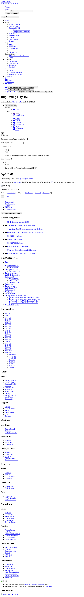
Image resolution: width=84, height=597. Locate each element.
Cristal (11, 58)
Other (10, 284)
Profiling (8, 556)
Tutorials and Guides (11, 460)
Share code (8, 577)
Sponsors (8, 416)
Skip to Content (6, 2)
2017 (8, 336)
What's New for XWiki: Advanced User (25, 299)
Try (6, 78)
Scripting (8, 456)
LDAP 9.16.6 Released (14, 239)
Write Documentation (12, 572)
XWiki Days (29, 193)
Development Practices (12, 534)
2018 (8, 337)
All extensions (9, 486)
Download (8, 76)
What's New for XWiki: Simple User (24, 303)
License (11, 41)
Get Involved (13, 61)
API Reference (10, 458)
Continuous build (10, 551)
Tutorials (11, 293)
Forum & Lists (9, 412)
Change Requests (10, 209)
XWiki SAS (48, 586)
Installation (8, 442)
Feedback (12, 67)
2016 (8, 334)
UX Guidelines (10, 537)
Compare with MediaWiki (21, 32)
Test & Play (8, 566)
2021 (8, 343)
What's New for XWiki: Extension (24, 301)
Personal (11, 286)
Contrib (15, 271)
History (17, 126)
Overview (8, 473)
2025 (8, 350)
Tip (9, 292)
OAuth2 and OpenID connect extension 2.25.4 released (25, 229)
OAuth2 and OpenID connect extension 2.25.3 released (25, 232)
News (10, 277)
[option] (44, 152)
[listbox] (42, 157)
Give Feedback (10, 568)
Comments (19, 122)
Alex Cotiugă (16, 102)
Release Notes (9, 388)
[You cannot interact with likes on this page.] (2, 196)
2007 (8, 317)
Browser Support (10, 522)
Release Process (10, 530)
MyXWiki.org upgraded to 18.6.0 (18, 222)
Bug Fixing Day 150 (11, 91)
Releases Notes (14, 35)
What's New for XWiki (16, 295)
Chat (6, 414)
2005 (7, 313)
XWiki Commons (10, 500)
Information (19, 128)
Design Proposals (10, 539)
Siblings (18, 120)
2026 (8, 352)
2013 (8, 328)
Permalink (38, 193)
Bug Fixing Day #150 (25, 178)
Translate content (10, 570)
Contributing (9, 564)
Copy (17, 109)
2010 (8, 323)
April (12, 360)
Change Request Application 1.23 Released (21, 253)
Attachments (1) (20, 124)
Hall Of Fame (9, 520)
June (12, 363)
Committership (9, 518)
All (8, 262)
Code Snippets (13, 48)
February (13, 356)
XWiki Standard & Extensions (19, 56)
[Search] (11, 11)
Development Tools (11, 535)
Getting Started (10, 429)
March (12, 358)
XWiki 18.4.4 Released (14, 236)
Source (17, 119)
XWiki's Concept (14, 24)
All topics (8, 431)
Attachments (10, 204)
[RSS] (6, 262)
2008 (8, 319)
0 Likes (7, 196)
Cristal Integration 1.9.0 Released (18, 246)
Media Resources (10, 395)
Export (17, 113)
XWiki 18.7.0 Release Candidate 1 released (21, 225)
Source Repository (11, 547)
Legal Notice (9, 397)
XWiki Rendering (10, 498)
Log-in (7, 9)
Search (7, 11)
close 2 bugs (17, 182)
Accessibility (9, 399)
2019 (8, 339)
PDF (6, 152)
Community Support (15, 72)
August (12, 367)
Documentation (10, 408)
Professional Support (15, 74)
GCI (14, 280)
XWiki (11, 45)
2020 (8, 341)
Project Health (9, 516)
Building (8, 549)
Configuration (9, 444)
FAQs (11, 71)
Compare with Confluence (21, 30)
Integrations (12, 273)
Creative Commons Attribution (34, 584)
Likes (17, 130)
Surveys (11, 290)
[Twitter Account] (13, 594)
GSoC (15, 282)
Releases (12, 288)
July (12, 365)
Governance (9, 514)
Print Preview (19, 115)
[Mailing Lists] (15, 594)
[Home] (6, 87)
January (13, 354)
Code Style (8, 532)
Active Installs (13, 39)
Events (15, 279)
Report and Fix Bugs (11, 574)
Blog (6, 89)
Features (15, 267)
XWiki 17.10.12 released (15, 243)
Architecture (9, 454)
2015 (8, 332)
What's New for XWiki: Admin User (25, 297)
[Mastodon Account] (6, 594)
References (12, 37)
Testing (7, 553)
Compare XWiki (14, 28)
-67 (52, 182)
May (12, 362)
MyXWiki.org (13, 275)
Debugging (8, 555)
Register (7, 7)
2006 (7, 315)
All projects (12, 52)
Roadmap (12, 33)
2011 (8, 324)
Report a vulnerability (12, 576)
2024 (8, 349)
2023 (8, 347)
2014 (8, 330)
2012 (8, 326)
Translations (13, 65)
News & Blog (13, 26)
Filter (3, 143)
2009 (8, 321)
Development (13, 63)
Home (7, 20)
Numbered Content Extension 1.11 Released (21, 250)
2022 (8, 345)
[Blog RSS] (17, 594)
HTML (7, 164)
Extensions (12, 46)
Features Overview (11, 433)
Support (7, 407)
